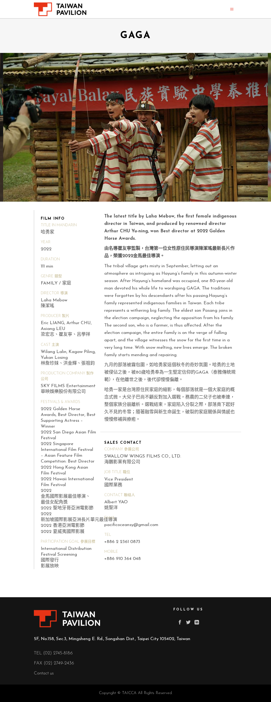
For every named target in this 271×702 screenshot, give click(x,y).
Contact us (44, 673)
